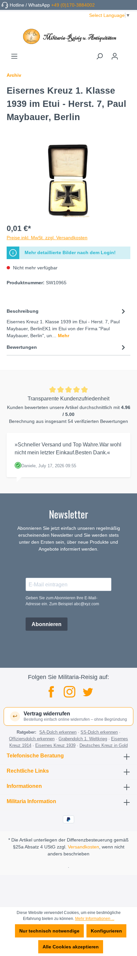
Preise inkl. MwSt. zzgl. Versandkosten (47, 237)
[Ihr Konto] (114, 56)
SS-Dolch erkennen (99, 732)
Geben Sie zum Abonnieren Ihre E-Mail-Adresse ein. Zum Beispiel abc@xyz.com (62, 601)
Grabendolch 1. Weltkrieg (83, 738)
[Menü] (14, 56)
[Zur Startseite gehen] (68, 36)
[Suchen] (99, 56)
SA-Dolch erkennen (57, 732)
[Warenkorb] (126, 54)
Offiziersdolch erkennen (32, 738)
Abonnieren (47, 624)
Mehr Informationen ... (94, 918)
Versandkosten (83, 846)
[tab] (67, 323)
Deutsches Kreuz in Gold (103, 745)
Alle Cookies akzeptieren (71, 946)
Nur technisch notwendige (49, 930)
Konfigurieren (106, 930)
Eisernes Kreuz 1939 (55, 745)
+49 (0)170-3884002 (73, 5)
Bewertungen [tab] (22, 347)
